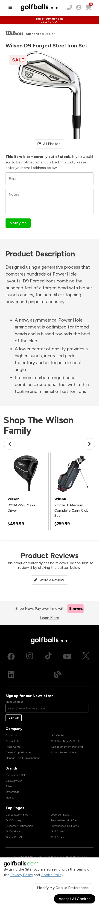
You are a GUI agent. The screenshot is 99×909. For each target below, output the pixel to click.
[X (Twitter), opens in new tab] (85, 656)
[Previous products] (9, 444)
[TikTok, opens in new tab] (48, 656)
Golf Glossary (13, 820)
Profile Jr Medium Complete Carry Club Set (71, 510)
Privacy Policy (21, 875)
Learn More (49, 618)
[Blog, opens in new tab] (57, 674)
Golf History (13, 831)
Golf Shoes (57, 837)
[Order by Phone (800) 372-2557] (69, 7)
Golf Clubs (57, 831)
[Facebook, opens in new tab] (11, 656)
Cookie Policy (52, 875)
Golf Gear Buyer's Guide (65, 741)
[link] (78, 7)
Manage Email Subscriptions (23, 758)
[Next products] (89, 444)
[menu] (10, 7)
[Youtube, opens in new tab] (67, 656)
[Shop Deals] (49, 20)
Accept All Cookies (74, 899)
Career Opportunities (18, 752)
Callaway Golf (14, 780)
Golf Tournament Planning (67, 746)
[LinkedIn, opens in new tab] (11, 674)
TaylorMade (12, 791)
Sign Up (14, 717)
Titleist (10, 797)
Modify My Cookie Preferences (63, 888)
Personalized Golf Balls (65, 820)
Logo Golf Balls (60, 814)
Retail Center (13, 746)
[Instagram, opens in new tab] (29, 656)
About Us (11, 735)
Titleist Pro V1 (14, 837)
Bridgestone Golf (16, 775)
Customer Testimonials (19, 826)
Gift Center (57, 735)
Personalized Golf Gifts (65, 826)
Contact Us (12, 741)
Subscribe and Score (63, 752)
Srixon (9, 786)
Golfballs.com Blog (17, 814)
